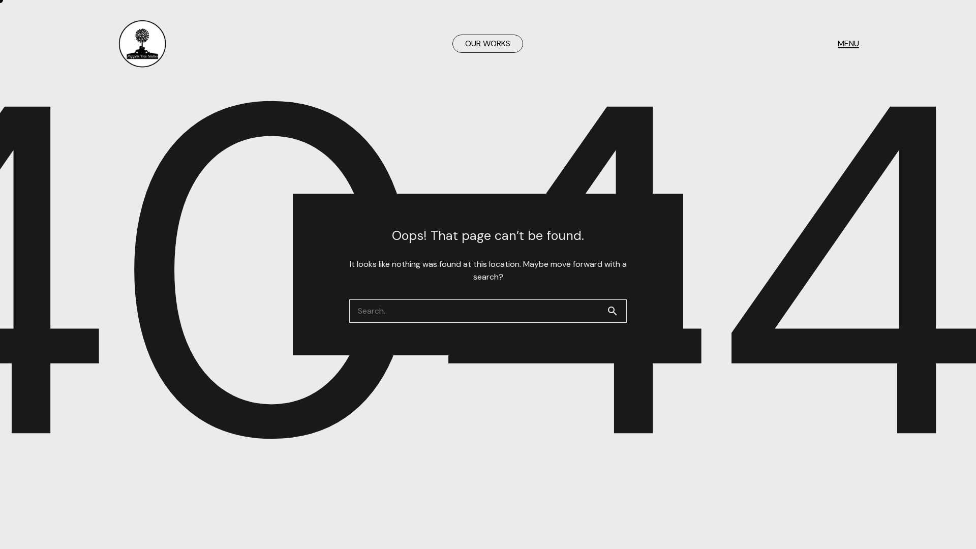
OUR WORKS (487, 43)
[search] (616, 311)
